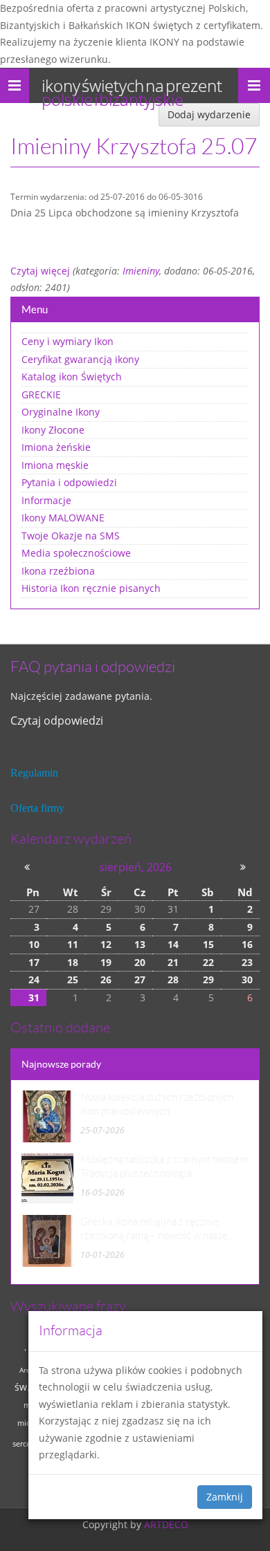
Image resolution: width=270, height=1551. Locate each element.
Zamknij (224, 1496)
